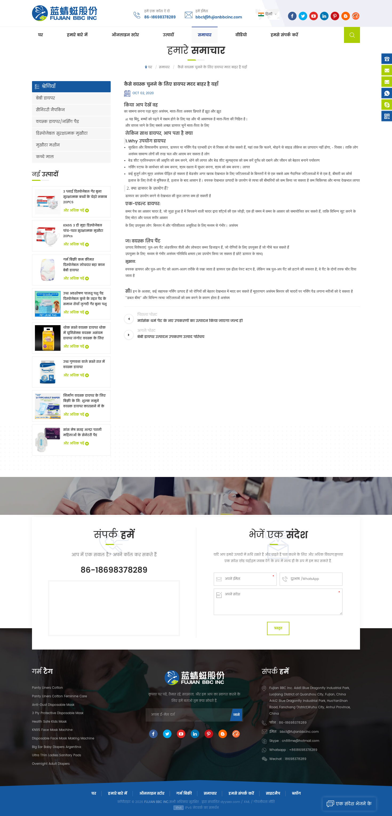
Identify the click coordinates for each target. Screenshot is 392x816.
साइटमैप (273, 793)
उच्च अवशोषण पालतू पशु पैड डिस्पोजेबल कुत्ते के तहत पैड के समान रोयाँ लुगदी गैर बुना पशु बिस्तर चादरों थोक (85, 299)
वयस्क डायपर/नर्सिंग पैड (57, 121)
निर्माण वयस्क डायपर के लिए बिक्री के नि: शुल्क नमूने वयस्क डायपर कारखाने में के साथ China (84, 401)
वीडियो (241, 35)
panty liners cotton (47, 687)
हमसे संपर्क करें (284, 35)
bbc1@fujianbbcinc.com (218, 17)
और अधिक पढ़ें (73, 210)
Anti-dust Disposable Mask (53, 704)
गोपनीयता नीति (264, 802)
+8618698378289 (303, 750)
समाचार (204, 35)
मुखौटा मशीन (48, 145)
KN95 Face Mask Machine (52, 730)
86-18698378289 (160, 17)
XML (247, 802)
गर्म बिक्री (184, 793)
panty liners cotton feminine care (59, 696)
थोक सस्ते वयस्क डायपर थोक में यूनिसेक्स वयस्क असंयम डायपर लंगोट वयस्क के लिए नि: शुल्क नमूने (84, 333)
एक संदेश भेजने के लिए (353, 806)
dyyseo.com (230, 802)
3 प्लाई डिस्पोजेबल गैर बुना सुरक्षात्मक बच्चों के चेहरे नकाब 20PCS (85, 197)
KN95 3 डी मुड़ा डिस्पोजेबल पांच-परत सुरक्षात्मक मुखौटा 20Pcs (83, 231)
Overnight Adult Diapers (51, 763)
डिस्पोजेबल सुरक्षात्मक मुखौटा (61, 133)
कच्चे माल (45, 157)
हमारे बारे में (77, 35)
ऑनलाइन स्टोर (125, 35)
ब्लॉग (296, 793)
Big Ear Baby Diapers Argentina (56, 747)
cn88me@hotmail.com (300, 740)
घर (40, 35)
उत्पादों (168, 35)
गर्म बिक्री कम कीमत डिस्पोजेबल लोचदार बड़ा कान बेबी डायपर (84, 265)
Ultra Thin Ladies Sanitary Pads (56, 755)
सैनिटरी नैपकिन (50, 110)
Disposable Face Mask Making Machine (63, 738)
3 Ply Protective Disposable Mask (57, 713)
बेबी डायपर (45, 98)
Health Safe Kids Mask (49, 721)
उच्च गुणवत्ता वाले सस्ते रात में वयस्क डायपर (84, 364)
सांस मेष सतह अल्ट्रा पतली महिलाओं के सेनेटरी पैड (82, 432)
